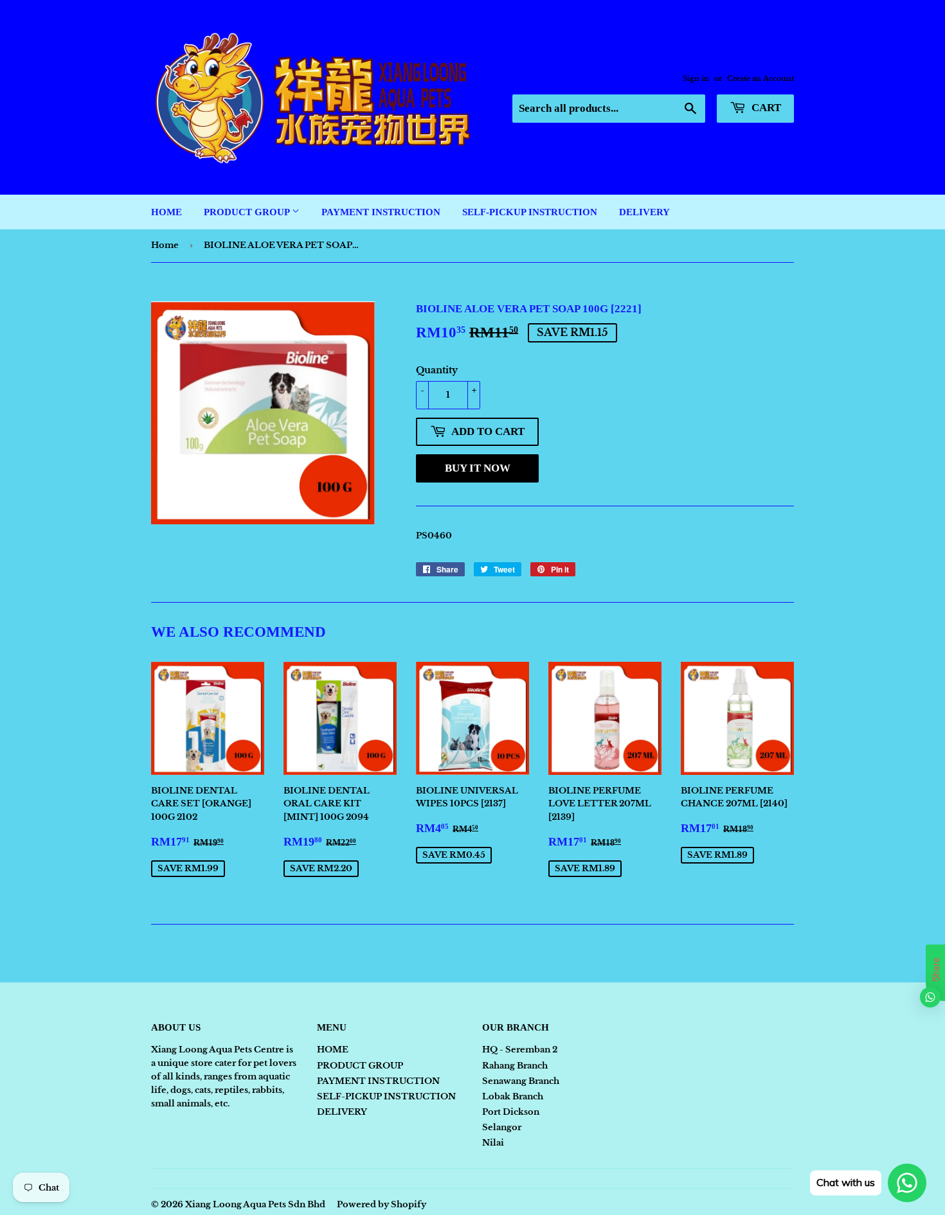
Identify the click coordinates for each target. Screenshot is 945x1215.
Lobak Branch (512, 1096)
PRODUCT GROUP (248, 212)
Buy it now (477, 468)
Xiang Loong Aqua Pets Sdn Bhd (255, 1204)
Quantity (437, 370)
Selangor (501, 1127)
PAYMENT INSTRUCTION (380, 212)
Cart (765, 108)
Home (165, 245)
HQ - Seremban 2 (519, 1049)
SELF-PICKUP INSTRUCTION (529, 212)
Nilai (493, 1142)
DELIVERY (644, 212)
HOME (166, 212)
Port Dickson (510, 1111)
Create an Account (760, 78)
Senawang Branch (520, 1081)
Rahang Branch (515, 1065)
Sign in (696, 78)
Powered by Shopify (381, 1204)
